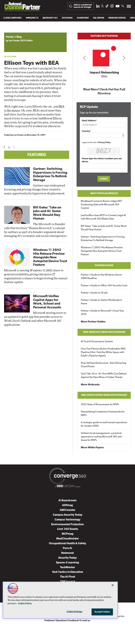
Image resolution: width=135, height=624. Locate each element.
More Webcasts (90, 384)
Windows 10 (32, 18)
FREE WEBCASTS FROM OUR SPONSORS (104, 332)
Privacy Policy (104, 143)
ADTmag (67, 505)
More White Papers (92, 447)
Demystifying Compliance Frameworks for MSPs (103, 414)
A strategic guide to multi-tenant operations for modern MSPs (104, 424)
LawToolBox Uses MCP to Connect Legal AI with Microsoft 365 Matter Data (103, 217)
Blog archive (12, 30)
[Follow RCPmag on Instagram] (112, 6)
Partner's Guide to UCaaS (94, 293)
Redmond (67, 553)
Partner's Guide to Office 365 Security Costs (104, 285)
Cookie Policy (25, 604)
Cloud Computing (12, 18)
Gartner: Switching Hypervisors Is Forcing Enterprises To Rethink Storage (103, 239)
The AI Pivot (67, 576)
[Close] (112, 585)
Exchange (67, 18)
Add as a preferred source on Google (83, 6)
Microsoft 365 (50, 18)
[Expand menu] (129, 7)
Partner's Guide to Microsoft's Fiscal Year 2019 (102, 313)
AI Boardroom (67, 500)
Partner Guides (104, 265)
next (124, 58)
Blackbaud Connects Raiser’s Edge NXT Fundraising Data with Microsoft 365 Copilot (101, 204)
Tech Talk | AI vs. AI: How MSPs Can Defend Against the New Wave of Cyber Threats (103, 376)
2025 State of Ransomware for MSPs (100, 404)
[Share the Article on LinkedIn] (9, 147)
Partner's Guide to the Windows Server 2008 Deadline (101, 277)
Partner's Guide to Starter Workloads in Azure (101, 302)
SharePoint (83, 18)
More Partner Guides (93, 321)
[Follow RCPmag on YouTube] (117, 6)
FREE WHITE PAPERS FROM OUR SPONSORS (104, 395)
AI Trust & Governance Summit (97, 341)
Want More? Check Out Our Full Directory (104, 91)
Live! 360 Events (67, 529)
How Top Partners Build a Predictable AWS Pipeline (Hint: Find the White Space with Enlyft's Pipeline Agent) (103, 352)
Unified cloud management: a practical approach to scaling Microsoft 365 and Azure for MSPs (101, 436)
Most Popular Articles (104, 193)
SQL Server (98, 18)
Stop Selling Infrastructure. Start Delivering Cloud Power (103, 365)
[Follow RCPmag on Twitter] (102, 6)
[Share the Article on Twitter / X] (14, 147)
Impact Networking (104, 72)
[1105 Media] (67, 486)
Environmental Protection (67, 524)
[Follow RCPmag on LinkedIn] (97, 6)
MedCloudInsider (67, 538)
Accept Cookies (102, 612)
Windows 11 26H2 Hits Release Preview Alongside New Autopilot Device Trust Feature (50, 257)
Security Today (67, 557)
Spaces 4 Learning (67, 562)
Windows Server (117, 18)
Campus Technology (67, 519)
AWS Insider (67, 510)
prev (84, 58)
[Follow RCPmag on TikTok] (107, 6)
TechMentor (67, 567)
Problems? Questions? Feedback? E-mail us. (67, 620)
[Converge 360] (67, 477)
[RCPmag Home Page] (22, 7)
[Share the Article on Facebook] (3, 147)
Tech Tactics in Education (67, 572)
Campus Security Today (67, 515)
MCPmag (67, 533)
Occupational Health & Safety (67, 543)
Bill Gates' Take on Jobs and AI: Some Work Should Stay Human (103, 228)
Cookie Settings (74, 612)
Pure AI (67, 548)
